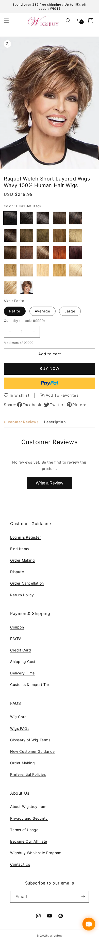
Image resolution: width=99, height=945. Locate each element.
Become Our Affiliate (28, 841)
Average (42, 311)
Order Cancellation (27, 583)
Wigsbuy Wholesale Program (35, 853)
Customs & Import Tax (30, 684)
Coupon (17, 627)
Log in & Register (25, 537)
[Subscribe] (83, 897)
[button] (6, 20)
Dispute (17, 572)
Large (69, 311)
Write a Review (49, 483)
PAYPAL (17, 638)
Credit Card (20, 650)
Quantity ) (24, 321)
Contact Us (20, 864)
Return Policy (22, 595)
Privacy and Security (29, 818)
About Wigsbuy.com (28, 806)
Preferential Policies (28, 774)
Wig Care (18, 716)
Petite (14, 311)
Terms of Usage (24, 830)
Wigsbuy (56, 935)
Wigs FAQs (19, 728)
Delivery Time (22, 673)
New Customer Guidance (32, 751)
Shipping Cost (23, 661)
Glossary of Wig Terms (30, 740)
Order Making (22, 560)
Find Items (19, 549)
